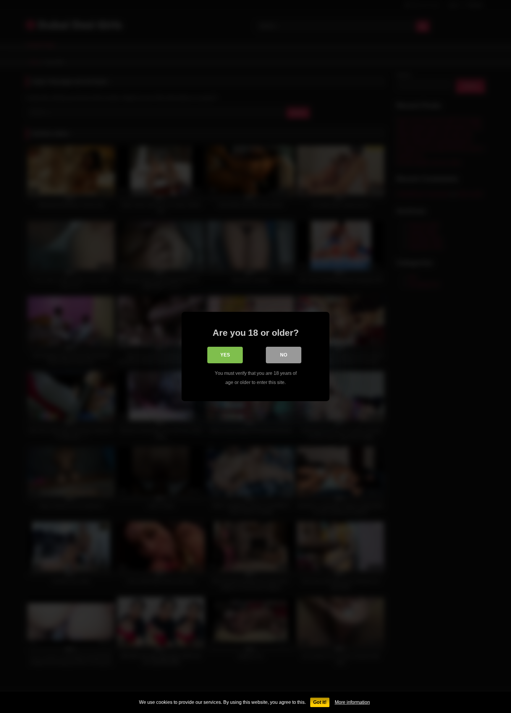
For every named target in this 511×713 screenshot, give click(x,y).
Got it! (319, 702)
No (283, 354)
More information (352, 702)
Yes (225, 354)
